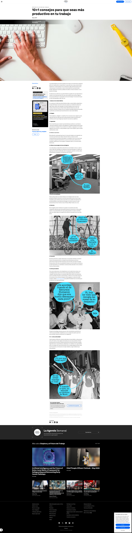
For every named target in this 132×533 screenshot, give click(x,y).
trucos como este (60, 278)
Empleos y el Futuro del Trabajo (40, 7)
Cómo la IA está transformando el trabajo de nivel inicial (39, 491)
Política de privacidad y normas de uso (66, 526)
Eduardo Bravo (35, 83)
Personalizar (123, 530)
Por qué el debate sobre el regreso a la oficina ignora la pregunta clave (74, 491)
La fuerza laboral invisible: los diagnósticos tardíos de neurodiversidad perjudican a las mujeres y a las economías (56, 492)
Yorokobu (35, 22)
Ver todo (97, 443)
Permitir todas (123, 527)
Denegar (122, 524)
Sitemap (66, 528)
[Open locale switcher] (1, 530)
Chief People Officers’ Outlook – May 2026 (83, 468)
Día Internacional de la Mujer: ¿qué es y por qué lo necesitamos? (91, 491)
